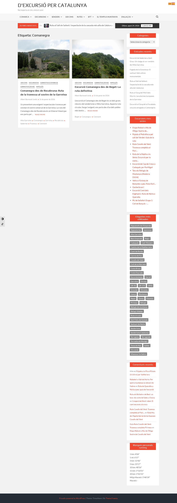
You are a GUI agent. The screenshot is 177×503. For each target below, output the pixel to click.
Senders (56, 17)
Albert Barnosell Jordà (28, 99)
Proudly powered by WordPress (72, 498)
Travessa (33, 123)
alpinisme (148, 230)
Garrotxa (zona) (27, 87)
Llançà (133, 294)
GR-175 (142, 286)
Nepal (133, 298)
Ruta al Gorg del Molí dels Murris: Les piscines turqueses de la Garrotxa (142, 96)
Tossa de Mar (136, 345)
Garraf (148, 277)
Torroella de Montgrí (139, 341)
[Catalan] (170, 3)
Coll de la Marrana (138, 264)
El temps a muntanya (107, 17)
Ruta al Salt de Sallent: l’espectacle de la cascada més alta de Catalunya (72, 25)
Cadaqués (135, 243)
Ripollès (39, 87)
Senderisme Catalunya (140, 333)
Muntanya (143, 294)
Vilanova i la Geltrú (138, 354)
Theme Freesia (111, 498)
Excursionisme (137, 277)
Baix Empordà (136, 238)
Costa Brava (135, 268)
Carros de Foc (136, 256)
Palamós (149, 298)
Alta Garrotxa (25, 120)
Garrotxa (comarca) (49, 83)
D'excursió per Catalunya (52, 5)
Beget (77, 117)
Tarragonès (146, 337)
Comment (43, 124)
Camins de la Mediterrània (141, 247)
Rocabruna (59, 120)
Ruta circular (136, 315)
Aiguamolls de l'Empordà (141, 226)
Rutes (79, 17)
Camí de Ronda (137, 251)
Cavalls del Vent (137, 260)
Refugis (143, 303)
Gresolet (134, 290)
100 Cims (69, 17)
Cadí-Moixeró (147, 243)
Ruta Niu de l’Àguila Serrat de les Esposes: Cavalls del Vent (143, 415)
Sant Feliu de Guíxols (139, 320)
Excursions (40, 17)
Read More (40, 114)
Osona (141, 298)
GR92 (150, 286)
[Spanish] (173, 3)
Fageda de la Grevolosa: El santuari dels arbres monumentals (140, 72)
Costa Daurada (137, 273)
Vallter (147, 345)
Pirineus (134, 303)
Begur (147, 238)
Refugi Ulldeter (137, 311)
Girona (143, 281)
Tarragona (135, 337)
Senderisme (135, 328)
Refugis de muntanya (139, 307)
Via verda (134, 350)
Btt (89, 17)
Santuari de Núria (138, 324)
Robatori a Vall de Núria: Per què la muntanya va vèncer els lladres (142, 382)
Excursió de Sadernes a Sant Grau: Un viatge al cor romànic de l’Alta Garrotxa (142, 61)
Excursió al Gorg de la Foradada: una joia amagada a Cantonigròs (143, 106)
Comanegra (38, 120)
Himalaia (144, 290)
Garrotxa (48, 120)
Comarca (24, 17)
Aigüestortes (136, 230)
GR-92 (133, 286)
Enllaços (126, 17)
